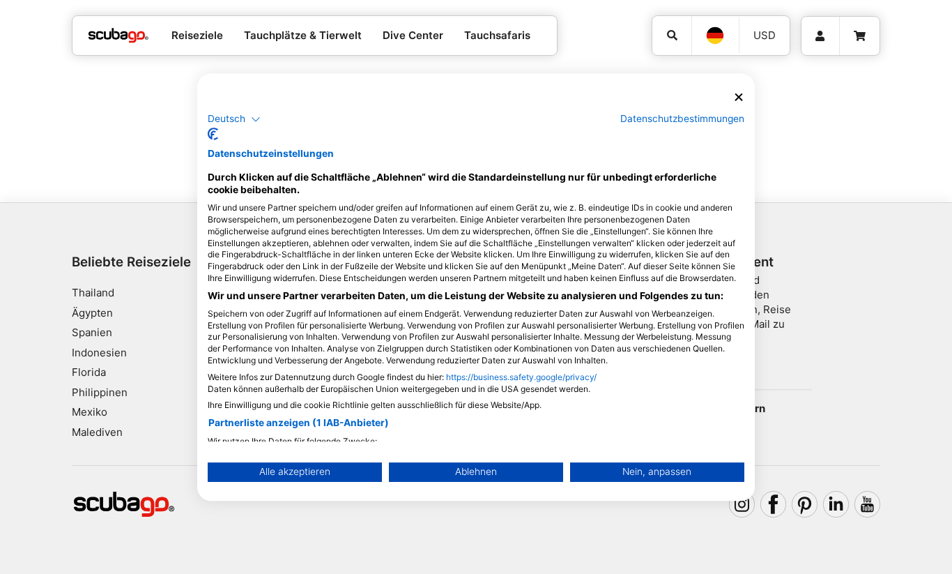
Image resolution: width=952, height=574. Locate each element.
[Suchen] (671, 35)
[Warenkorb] (859, 36)
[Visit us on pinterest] (805, 504)
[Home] (118, 36)
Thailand (93, 292)
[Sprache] (715, 35)
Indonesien (99, 352)
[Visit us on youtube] (867, 504)
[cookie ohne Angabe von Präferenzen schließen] (738, 97)
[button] (234, 119)
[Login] (820, 36)
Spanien (92, 332)
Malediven (97, 432)
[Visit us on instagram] (742, 504)
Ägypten (92, 312)
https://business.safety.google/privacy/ (521, 377)
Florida (89, 372)
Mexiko (89, 411)
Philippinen (100, 392)
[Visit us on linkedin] (836, 504)
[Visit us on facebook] (773, 504)
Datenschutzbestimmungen (682, 118)
